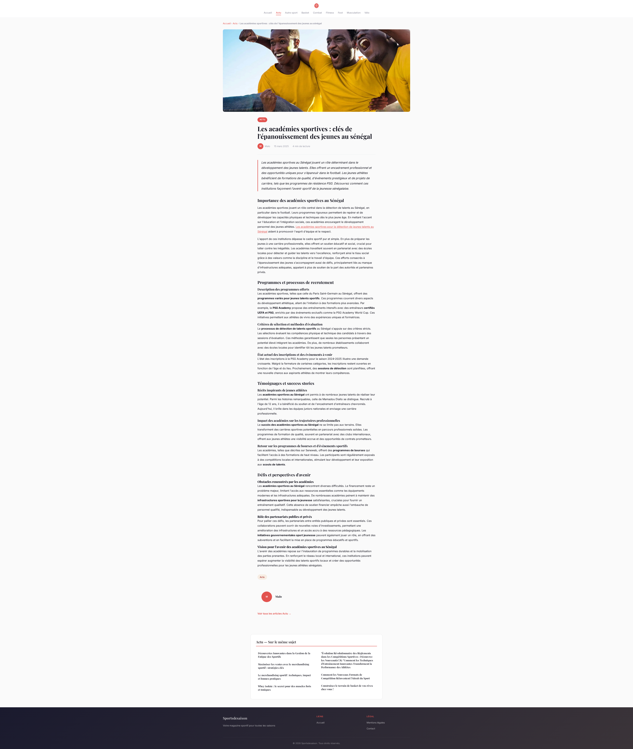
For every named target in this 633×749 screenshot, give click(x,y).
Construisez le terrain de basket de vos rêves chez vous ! (347, 687)
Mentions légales (376, 722)
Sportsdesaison (235, 718)
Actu (278, 12)
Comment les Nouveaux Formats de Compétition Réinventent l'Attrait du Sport (345, 676)
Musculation (354, 12)
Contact (371, 728)
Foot (340, 12)
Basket (305, 12)
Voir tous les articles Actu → (274, 613)
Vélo (366, 12)
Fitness (330, 12)
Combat (317, 12)
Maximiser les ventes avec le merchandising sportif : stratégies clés (283, 666)
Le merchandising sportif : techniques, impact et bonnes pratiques (284, 676)
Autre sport (291, 12)
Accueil (268, 12)
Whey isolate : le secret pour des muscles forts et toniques (284, 688)
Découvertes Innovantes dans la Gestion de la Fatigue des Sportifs (284, 655)
